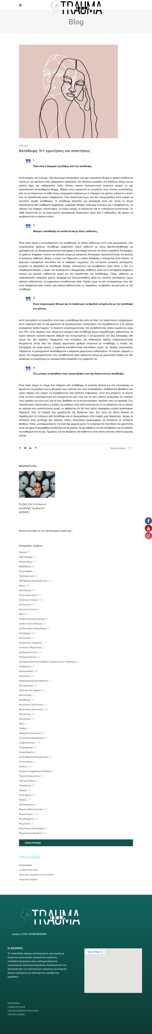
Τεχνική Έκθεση (27, 780)
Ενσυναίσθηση (26, 671)
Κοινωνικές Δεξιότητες (31, 704)
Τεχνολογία (25, 785)
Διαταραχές (25, 633)
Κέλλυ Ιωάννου (120, 448)
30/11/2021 (23, 512)
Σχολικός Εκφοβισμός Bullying (34, 771)
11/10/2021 (23, 145)
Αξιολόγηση (25, 590)
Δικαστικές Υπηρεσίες (30, 642)
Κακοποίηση (25, 695)
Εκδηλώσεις (25, 666)
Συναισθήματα (26, 752)
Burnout (23, 552)
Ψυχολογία (24, 823)
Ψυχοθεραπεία (26, 819)
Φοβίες (22, 799)
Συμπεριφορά (26, 747)
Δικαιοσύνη (25, 638)
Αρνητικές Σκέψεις (29, 600)
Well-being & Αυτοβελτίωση (33, 580)
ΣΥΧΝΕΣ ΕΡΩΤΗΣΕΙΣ (28, 870)
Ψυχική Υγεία (26, 814)
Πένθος (23, 728)
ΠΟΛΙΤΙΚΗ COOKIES (28, 879)
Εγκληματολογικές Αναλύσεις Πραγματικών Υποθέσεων (47, 661)
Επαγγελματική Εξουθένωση (33, 680)
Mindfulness (25, 566)
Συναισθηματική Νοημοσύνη (33, 757)
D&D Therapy (25, 557)
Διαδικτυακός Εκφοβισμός (33, 628)
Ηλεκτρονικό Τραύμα (29, 690)
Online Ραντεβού (33, 843)
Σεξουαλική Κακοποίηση (31, 738)
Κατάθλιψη (24, 700)
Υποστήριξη (25, 795)
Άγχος (22, 585)
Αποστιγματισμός (28, 595)
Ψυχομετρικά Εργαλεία (30, 833)
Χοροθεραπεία (26, 804)
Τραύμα (22, 790)
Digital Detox (25, 561)
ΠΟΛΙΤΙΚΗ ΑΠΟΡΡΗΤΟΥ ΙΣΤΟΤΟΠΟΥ (36, 875)
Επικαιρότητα (26, 685)
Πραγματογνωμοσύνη (30, 733)
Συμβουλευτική (27, 742)
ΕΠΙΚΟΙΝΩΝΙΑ (25, 865)
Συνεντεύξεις (26, 761)
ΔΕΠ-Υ (22, 614)
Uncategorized (26, 576)
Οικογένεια (24, 714)
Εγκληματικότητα (28, 652)
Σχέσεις (23, 766)
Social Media (25, 571)
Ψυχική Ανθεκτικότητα (31, 809)
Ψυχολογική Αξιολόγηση (31, 828)
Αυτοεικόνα (25, 604)
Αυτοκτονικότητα (28, 609)
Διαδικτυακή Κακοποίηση (32, 619)
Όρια (21, 723)
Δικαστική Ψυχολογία (30, 647)
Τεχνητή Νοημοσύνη (29, 776)
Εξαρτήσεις (25, 676)
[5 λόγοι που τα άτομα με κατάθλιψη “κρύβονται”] (37, 484)
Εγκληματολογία (27, 657)
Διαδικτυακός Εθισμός (30, 623)
